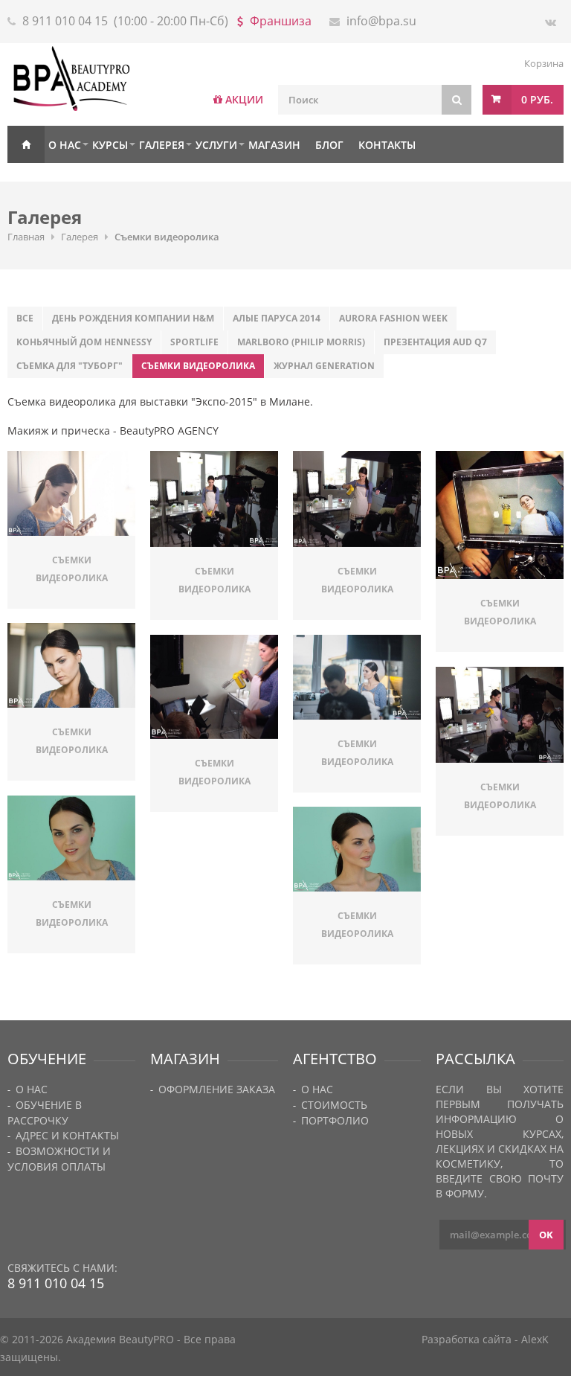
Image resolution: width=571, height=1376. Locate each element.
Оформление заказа (216, 1089)
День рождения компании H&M (133, 318)
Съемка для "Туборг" (69, 365)
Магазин (274, 145)
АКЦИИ (244, 99)
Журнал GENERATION (324, 365)
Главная (26, 144)
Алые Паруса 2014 (276, 318)
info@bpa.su (381, 21)
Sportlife (194, 342)
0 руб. (537, 99)
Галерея (161, 145)
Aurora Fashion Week (393, 318)
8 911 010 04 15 (65, 21)
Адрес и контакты (67, 1135)
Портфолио (335, 1120)
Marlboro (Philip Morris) (301, 342)
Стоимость (334, 1105)
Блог (329, 145)
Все (24, 318)
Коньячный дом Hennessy (84, 342)
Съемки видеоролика (198, 365)
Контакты (387, 145)
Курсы (110, 145)
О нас (64, 145)
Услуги (216, 145)
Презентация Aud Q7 (435, 342)
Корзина (544, 63)
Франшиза (281, 21)
